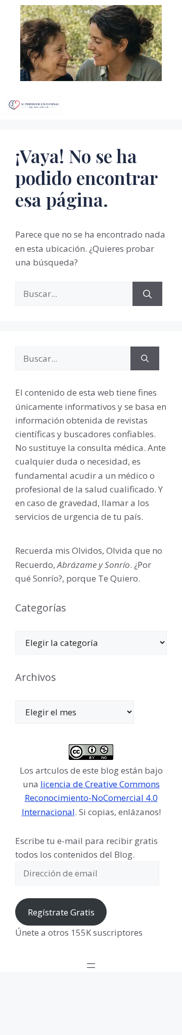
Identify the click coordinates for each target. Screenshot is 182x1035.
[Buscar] (147, 294)
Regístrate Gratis (61, 912)
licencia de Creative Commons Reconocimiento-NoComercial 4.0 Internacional (91, 797)
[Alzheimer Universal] (34, 104)
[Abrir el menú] (91, 966)
